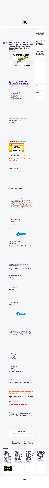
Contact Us (37, 88)
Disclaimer (37, 89)
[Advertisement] (21, 5)
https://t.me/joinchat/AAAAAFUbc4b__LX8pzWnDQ (21, 164)
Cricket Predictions (6, 43)
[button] (42, 27)
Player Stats (37, 92)
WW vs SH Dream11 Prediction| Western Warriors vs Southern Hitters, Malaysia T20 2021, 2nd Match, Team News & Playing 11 (18, 455)
